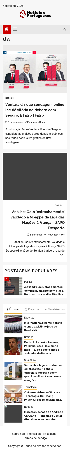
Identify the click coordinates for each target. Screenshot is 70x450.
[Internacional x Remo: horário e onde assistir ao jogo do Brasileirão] (13, 324)
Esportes (29, 317)
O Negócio (30, 360)
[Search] (64, 29)
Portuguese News (36, 122)
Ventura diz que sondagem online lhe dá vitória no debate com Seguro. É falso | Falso (34, 109)
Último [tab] (14, 309)
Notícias (9, 98)
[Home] (7, 29)
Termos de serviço (35, 438)
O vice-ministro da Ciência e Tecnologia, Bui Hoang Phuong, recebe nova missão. (43, 396)
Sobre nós (18, 433)
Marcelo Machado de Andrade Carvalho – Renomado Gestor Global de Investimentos (43, 416)
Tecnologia (30, 387)
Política (28, 281)
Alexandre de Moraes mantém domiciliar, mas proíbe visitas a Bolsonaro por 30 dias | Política (44, 291)
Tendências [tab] (56, 309)
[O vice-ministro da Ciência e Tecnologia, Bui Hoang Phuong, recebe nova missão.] (13, 394)
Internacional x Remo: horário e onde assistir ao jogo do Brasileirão (43, 326)
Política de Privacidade (41, 433)
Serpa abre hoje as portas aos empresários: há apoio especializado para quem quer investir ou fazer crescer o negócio (43, 373)
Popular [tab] (33, 309)
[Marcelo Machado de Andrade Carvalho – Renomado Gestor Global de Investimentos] (13, 414)
